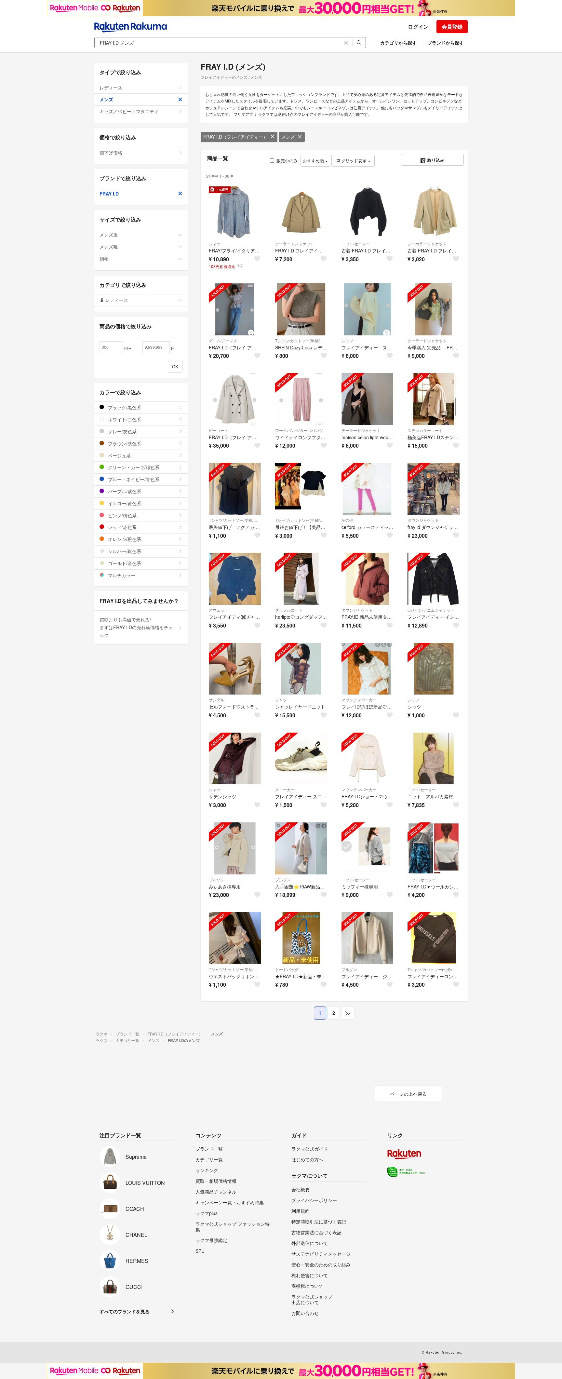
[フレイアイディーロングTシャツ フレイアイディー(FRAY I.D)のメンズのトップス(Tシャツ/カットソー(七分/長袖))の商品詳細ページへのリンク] (434, 938)
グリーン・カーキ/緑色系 (133, 467)
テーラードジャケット (294, 243)
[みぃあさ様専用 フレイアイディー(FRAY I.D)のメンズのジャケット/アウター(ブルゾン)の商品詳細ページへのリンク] (235, 848)
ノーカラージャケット (427, 243)
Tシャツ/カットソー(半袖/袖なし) (301, 340)
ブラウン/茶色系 (124, 443)
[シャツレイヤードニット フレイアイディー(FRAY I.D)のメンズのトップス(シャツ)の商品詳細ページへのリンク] (301, 669)
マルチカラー (121, 575)
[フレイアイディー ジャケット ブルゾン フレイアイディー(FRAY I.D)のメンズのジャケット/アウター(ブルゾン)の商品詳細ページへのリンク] (367, 938)
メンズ (288, 136)
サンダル (216, 699)
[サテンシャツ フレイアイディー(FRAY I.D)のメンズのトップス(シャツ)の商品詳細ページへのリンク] (235, 759)
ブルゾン (216, 879)
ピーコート (218, 430)
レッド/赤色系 (122, 527)
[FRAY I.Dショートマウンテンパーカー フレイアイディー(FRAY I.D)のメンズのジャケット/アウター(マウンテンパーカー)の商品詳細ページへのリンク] (367, 759)
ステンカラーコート (425, 430)
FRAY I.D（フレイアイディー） (235, 136)
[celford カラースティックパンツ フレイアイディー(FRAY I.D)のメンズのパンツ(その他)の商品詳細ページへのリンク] (367, 489)
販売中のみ (287, 160)
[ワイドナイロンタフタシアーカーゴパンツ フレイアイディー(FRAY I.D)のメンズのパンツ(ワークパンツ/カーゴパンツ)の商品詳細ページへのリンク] (301, 399)
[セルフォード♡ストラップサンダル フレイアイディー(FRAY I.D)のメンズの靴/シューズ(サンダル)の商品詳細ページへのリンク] (235, 669)
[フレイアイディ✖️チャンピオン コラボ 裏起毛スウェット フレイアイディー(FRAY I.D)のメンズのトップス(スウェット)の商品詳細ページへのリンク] (235, 579)
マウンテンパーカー (359, 699)
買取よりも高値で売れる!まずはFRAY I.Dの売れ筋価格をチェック (136, 627)
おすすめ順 (314, 160)
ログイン (418, 26)
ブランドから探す (445, 42)
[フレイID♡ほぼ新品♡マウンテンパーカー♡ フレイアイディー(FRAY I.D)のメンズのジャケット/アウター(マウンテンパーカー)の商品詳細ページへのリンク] (367, 669)
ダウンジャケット (423, 520)
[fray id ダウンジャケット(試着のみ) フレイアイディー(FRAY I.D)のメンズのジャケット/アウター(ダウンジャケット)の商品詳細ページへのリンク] (434, 489)
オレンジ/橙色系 (124, 539)
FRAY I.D (109, 193)
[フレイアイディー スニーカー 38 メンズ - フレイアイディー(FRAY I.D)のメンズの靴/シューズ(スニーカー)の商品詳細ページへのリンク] (301, 759)
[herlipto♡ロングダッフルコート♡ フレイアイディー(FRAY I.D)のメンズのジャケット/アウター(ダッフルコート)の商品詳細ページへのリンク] (301, 579)
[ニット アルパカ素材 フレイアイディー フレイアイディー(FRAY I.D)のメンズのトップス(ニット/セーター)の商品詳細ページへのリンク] (434, 759)
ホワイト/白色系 (124, 419)
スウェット (218, 610)
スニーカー (285, 789)
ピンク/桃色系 (122, 515)
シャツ (215, 243)
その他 (347, 520)
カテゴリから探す (398, 42)
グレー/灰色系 (122, 431)
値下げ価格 (111, 152)
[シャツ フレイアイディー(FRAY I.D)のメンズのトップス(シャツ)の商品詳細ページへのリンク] (434, 669)
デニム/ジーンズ (223, 340)
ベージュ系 (119, 455)
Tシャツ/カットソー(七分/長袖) (434, 969)
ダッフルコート (288, 610)
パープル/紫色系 (124, 491)
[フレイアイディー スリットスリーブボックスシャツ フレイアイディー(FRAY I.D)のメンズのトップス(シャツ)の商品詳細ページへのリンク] (367, 309)
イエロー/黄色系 (124, 503)
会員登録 (452, 26)
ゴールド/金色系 (124, 563)
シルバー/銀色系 (124, 551)
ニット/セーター (355, 243)
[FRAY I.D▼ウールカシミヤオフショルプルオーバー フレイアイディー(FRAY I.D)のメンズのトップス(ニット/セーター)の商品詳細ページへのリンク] (434, 848)
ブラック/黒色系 (124, 407)
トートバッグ (287, 969)
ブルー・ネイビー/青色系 (133, 479)
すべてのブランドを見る (125, 1311)
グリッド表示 (354, 160)
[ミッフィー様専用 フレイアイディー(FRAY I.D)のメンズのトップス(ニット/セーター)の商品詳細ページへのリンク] (367, 848)
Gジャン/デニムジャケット (431, 610)
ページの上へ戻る (408, 1093)
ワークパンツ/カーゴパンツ (299, 430)
